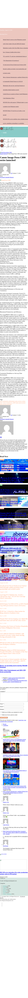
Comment (3, 691)
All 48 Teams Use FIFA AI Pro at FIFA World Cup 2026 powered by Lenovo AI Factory (13, 492)
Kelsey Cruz (6, 802)
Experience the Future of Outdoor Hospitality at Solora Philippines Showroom (13, 527)
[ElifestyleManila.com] (6, 130)
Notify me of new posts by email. (9, 715)
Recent (4, 724)
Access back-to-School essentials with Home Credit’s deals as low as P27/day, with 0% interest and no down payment (13, 577)
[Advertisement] (14, 14)
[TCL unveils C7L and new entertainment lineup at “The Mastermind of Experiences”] (11, 769)
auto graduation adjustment (7, 401)
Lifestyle (5, 153)
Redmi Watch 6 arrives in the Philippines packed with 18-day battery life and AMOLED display (14, 740)
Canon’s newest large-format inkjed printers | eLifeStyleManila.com (14, 678)
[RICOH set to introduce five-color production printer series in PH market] (13, 869)
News (1, 497)
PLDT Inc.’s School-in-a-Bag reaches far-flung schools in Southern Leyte (11, 503)
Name (2, 703)
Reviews (5, 891)
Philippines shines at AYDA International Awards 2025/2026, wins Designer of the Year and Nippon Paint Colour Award (12, 563)
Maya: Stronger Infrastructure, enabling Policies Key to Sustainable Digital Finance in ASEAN (15, 792)
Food (4, 887)
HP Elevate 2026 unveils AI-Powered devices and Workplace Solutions (12, 550)
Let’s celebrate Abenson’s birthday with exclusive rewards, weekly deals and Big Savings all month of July (14, 539)
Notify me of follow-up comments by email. (12, 712)
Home (5, 132)
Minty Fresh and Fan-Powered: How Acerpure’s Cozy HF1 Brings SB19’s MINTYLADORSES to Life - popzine (15, 833)
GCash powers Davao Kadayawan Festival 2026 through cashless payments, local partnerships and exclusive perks (14, 69)
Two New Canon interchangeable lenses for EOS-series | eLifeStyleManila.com (15, 681)
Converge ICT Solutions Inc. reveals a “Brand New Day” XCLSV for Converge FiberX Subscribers (14, 480)
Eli (11, 173)
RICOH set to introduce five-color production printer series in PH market (14, 873)
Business (5, 886)
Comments (5, 725)
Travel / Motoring (7, 894)
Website (2, 709)
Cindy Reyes (6, 824)
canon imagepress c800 (9, 402)
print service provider (6, 404)
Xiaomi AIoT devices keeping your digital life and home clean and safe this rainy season (13, 515)
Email (2, 706)
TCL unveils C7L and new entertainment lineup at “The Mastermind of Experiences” (15, 771)
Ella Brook (5, 846)
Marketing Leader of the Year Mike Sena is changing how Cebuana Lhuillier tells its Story (15, 755)
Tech (1, 485)
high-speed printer (21, 402)
